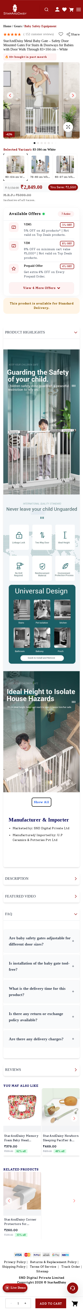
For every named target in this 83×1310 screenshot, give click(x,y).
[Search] (46, 9)
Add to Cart (51, 1304)
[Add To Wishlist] (61, 34)
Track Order (70, 1267)
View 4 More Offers (39, 288)
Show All (41, 802)
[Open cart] (71, 9)
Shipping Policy (14, 1267)
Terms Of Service (43, 1267)
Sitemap (42, 1271)
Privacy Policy (15, 1262)
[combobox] (46, 9)
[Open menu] (78, 9)
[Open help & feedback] (72, 1288)
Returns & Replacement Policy (53, 1262)
